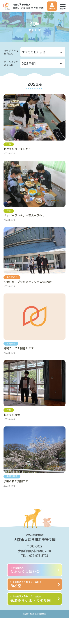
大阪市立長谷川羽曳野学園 (28, 6)
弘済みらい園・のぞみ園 (30, 599)
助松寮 (25, 584)
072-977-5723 (38, 555)
